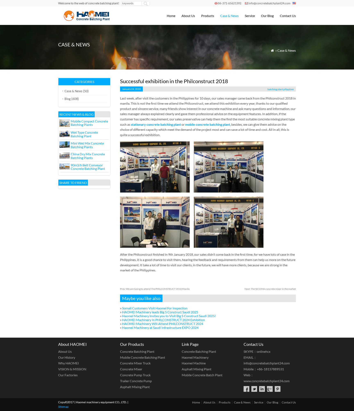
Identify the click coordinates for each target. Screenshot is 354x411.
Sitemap (63, 406)
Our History (66, 357)
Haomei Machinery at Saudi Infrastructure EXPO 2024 (160, 327)
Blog (68, 99)
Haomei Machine (194, 363)
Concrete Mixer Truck (135, 363)
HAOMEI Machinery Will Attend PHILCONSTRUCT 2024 (162, 324)
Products (207, 16)
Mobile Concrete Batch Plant (202, 375)
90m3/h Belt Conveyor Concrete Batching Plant (88, 167)
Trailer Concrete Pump (136, 381)
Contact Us (288, 16)
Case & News (229, 16)
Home (171, 16)
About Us (188, 16)
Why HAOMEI (68, 363)
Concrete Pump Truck (135, 375)
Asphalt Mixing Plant (135, 387)
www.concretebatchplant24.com (266, 381)
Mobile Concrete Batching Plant (142, 357)
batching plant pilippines (281, 89)
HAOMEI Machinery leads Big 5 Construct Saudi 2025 (160, 312)
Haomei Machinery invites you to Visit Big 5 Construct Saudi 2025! (169, 316)
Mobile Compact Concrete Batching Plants (89, 123)
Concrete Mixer (131, 369)
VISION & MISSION (72, 369)
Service (250, 16)
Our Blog (267, 16)
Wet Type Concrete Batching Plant (84, 134)
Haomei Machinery (195, 357)
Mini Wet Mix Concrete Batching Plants (87, 145)
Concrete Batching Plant (137, 351)
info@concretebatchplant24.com (269, 3)
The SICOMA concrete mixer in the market (270, 288)
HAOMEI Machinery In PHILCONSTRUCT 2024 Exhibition (163, 320)
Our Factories (68, 375)
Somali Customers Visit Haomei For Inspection (154, 308)
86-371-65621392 (229, 3)
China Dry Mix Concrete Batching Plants (88, 156)
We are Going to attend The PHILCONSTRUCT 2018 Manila (154, 288)
